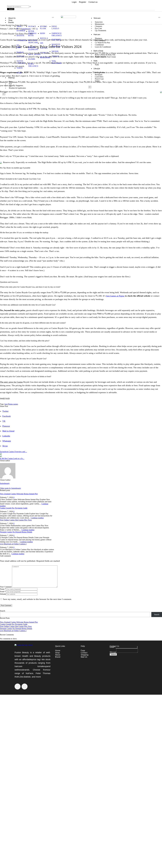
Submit (113, 654)
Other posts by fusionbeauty (10, 488)
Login (74, 2)
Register (82, 2)
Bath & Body (98, 51)
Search (2, 611)
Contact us (92, 2)
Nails (95, 61)
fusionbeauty (5, 483)
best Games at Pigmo (115, 296)
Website (3, 594)
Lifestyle (97, 69)
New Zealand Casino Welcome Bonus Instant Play (19, 494)
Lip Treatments (100, 31)
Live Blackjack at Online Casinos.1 (13, 544)
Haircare (97, 34)
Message (113, 652)
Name (3, 589)
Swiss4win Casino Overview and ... (13, 452)
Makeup (11, 78)
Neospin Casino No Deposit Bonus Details (16, 532)
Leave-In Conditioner (103, 47)
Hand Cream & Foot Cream (105, 57)
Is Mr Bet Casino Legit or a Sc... (12, 458)
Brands (11, 22)
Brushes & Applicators (17, 88)
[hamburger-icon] (53, 17)
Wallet (97, 81)
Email (3, 592)
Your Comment (6, 587)
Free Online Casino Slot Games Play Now (16, 520)
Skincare (97, 18)
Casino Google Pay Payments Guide (13, 508)
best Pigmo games (11, 404)
